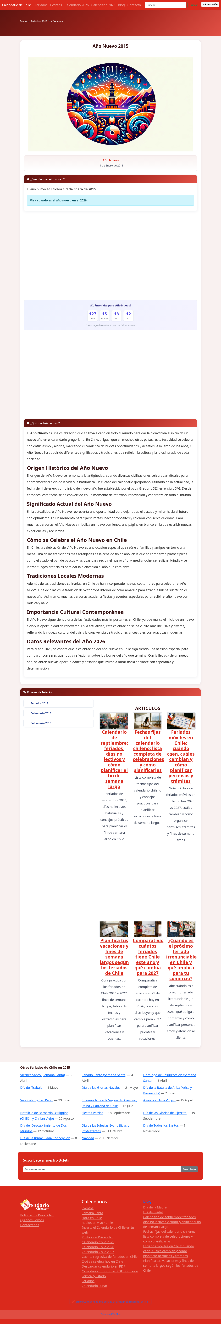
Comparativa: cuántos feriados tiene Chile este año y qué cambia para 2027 (148, 956)
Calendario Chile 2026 (98, 1247)
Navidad (88, 1138)
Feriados (41, 5)
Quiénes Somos (32, 1220)
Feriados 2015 (39, 703)
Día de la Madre (155, 1207)
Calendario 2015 (41, 713)
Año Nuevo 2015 (110, 46)
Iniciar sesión (210, 4)
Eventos (56, 5)
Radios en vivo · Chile (97, 1222)
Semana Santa (92, 1213)
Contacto (134, 5)
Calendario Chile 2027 (98, 1252)
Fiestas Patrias (92, 1113)
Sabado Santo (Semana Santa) (104, 1075)
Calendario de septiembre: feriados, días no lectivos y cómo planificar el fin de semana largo (114, 759)
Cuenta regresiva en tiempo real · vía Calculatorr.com (111, 325)
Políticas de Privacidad (37, 1215)
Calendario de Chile (16, 5)
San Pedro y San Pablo (36, 1100)
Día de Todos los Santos (161, 1125)
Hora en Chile (92, 1218)
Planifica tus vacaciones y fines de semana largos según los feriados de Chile (114, 956)
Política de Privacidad (97, 1237)
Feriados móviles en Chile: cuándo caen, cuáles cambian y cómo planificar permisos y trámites (181, 756)
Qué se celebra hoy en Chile (102, 1261)
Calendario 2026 (77, 5)
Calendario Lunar (94, 1286)
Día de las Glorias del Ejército (165, 1113)
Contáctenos (29, 1225)
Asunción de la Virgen (159, 1100)
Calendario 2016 (41, 723)
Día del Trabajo (31, 1087)
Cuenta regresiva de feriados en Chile (110, 1256)
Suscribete (189, 1169)
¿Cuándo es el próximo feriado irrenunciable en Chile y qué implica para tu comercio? (181, 959)
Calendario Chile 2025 (98, 1242)
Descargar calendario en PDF (103, 1266)
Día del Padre (153, 1212)
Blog (121, 5)
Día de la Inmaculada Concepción (45, 1138)
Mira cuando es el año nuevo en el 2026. (58, 200)
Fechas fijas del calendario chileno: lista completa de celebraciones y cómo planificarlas (148, 751)
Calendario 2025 (103, 5)
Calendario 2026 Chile (111, 1314)
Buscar (194, 5)
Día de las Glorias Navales (101, 1087)
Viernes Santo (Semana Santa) (42, 1075)
